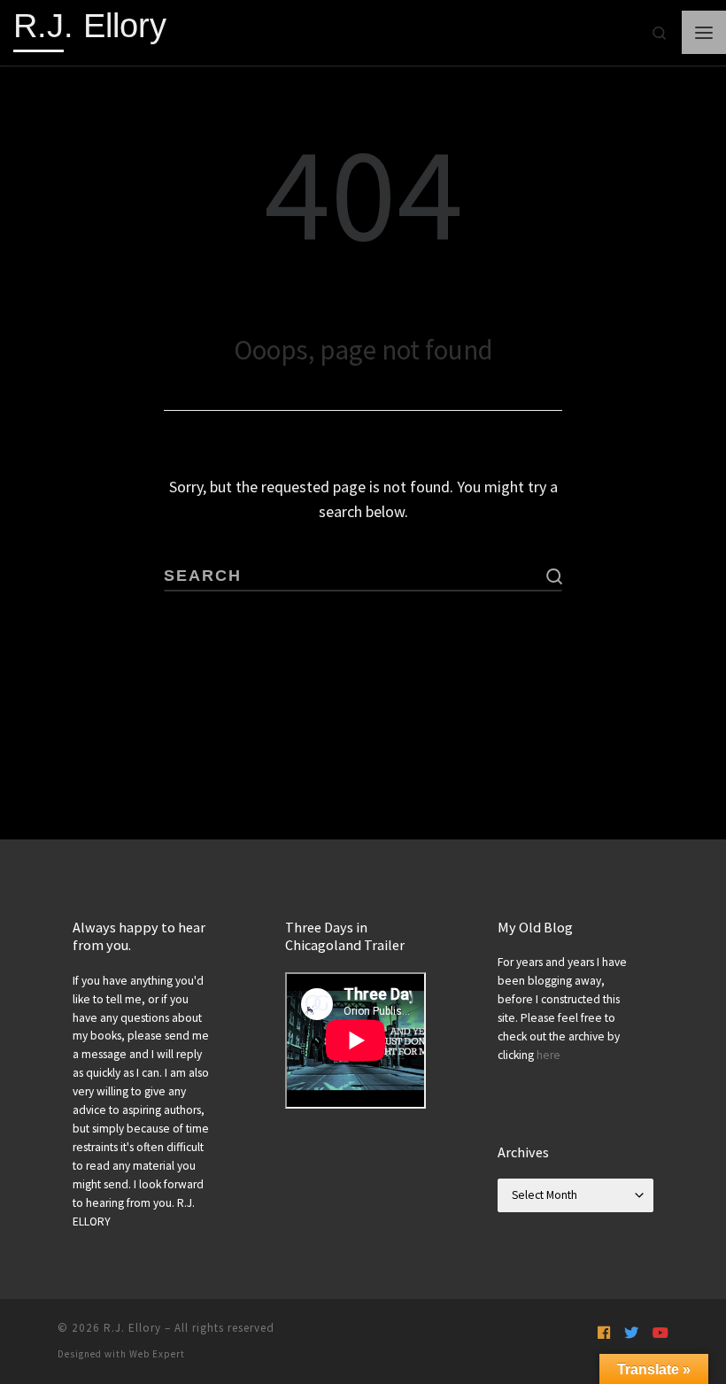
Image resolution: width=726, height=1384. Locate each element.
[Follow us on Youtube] (660, 1333)
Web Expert (157, 1354)
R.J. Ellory (132, 1327)
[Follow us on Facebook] (604, 1333)
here (548, 1055)
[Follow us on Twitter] (631, 1333)
